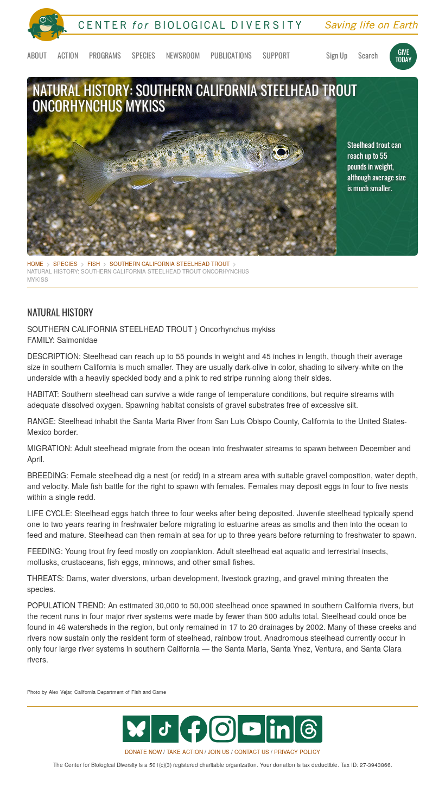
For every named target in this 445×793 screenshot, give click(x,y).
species (65, 264)
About (37, 55)
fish (93, 264)
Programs (105, 55)
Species (143, 55)
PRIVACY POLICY (297, 752)
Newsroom (183, 55)
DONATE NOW (143, 752)
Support (276, 55)
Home (35, 264)
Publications (231, 55)
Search (368, 55)
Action (68, 55)
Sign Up (336, 55)
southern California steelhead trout (170, 264)
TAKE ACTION (185, 752)
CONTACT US (251, 752)
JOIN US (219, 752)
